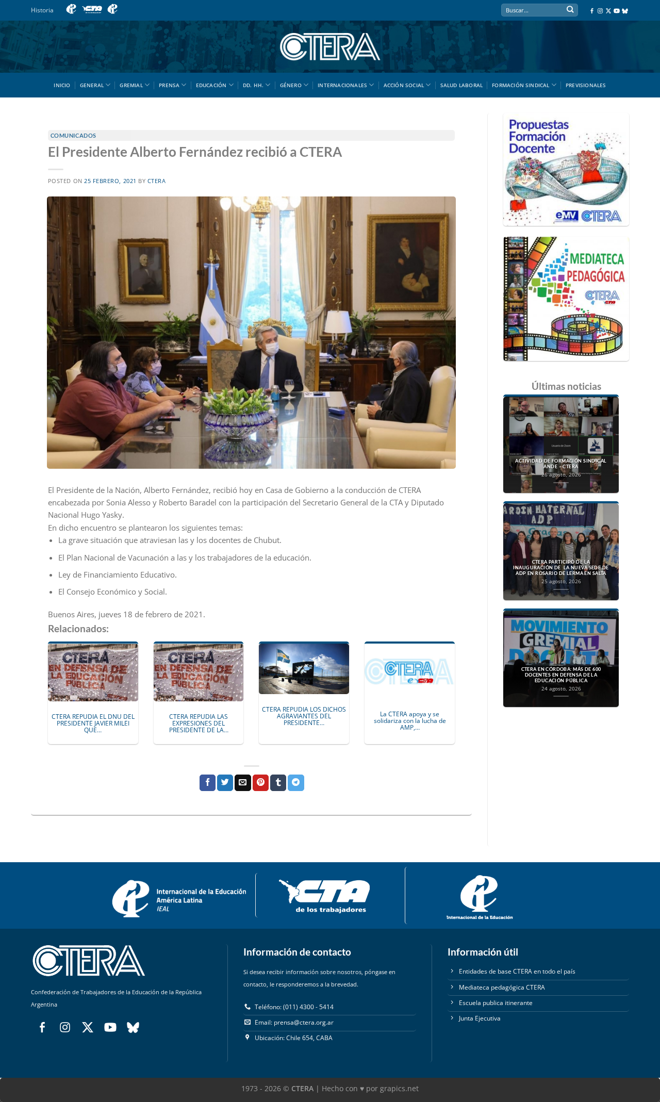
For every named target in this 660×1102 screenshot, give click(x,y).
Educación (211, 85)
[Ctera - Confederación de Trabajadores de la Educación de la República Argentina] (330, 46)
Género (291, 85)
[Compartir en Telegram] (296, 783)
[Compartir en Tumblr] (278, 783)
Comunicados (73, 135)
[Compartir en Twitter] (225, 783)
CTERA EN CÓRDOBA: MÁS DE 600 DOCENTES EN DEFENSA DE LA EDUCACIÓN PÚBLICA (561, 675)
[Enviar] (570, 10)
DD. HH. (253, 85)
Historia (42, 10)
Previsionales (586, 85)
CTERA (156, 181)
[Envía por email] (243, 783)
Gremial (131, 85)
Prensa (169, 85)
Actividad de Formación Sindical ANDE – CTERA (560, 463)
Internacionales (342, 85)
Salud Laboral (461, 85)
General (92, 85)
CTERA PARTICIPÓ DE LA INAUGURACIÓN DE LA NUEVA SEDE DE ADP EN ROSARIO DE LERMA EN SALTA (560, 568)
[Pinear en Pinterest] (261, 783)
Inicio (62, 85)
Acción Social (404, 85)
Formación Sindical (521, 85)
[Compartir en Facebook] (208, 783)
